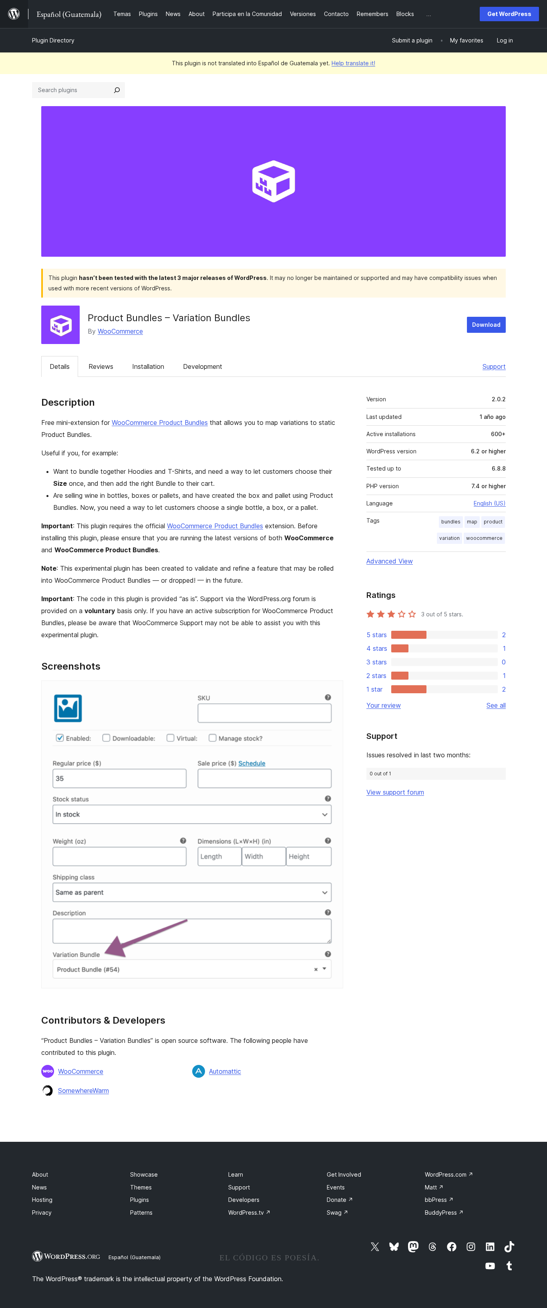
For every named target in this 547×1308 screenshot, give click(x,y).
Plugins (139, 1199)
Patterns (141, 1212)
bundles (451, 522)
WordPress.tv (249, 1212)
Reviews (100, 366)
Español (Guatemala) (135, 1257)
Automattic (225, 1071)
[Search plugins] (117, 90)
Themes (141, 1187)
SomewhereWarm (83, 1091)
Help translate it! (353, 63)
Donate (340, 1199)
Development (202, 366)
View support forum (395, 792)
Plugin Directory (53, 40)
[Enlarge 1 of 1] (332, 691)
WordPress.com (449, 1174)
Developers (243, 1199)
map (472, 522)
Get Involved (344, 1174)
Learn (235, 1174)
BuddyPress (444, 1212)
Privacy (42, 1212)
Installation (148, 366)
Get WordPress (509, 13)
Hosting (42, 1199)
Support (494, 366)
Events (336, 1187)
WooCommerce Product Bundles (160, 423)
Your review (383, 705)
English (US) (490, 503)
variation (449, 538)
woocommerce (484, 538)
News (39, 1187)
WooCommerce (120, 331)
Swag (337, 1212)
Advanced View (389, 561)
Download (486, 324)
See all (496, 705)
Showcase (144, 1174)
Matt (434, 1187)
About (40, 1174)
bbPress (439, 1199)
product (493, 522)
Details (60, 366)
